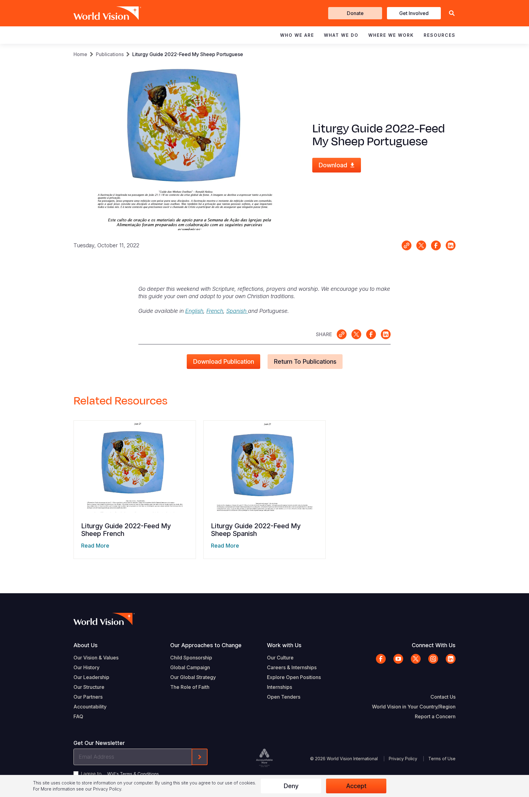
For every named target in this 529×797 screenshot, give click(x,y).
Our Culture (280, 658)
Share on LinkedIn (451, 245)
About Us (85, 645)
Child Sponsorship (191, 658)
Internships (279, 687)
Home (80, 54)
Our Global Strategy (193, 677)
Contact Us (443, 697)
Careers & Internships (292, 667)
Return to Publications (305, 361)
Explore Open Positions (294, 677)
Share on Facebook (436, 245)
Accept (356, 786)
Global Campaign (190, 667)
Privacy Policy (403, 758)
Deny (290, 786)
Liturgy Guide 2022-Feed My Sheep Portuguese (187, 54)
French (214, 311)
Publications (110, 54)
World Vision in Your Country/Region (414, 707)
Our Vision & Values (95, 658)
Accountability (90, 707)
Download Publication (223, 361)
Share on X (421, 245)
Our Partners (88, 697)
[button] (452, 13)
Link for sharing (406, 245)
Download (332, 165)
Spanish (237, 311)
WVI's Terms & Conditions (133, 773)
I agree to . (120, 774)
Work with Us (284, 645)
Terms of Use (442, 758)
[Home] (98, 13)
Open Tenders (283, 697)
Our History (86, 667)
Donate (355, 13)
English (194, 311)
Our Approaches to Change (206, 645)
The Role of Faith (189, 687)
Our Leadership (91, 677)
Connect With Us (434, 645)
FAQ (78, 716)
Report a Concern (435, 716)
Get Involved (414, 13)
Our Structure (88, 687)
